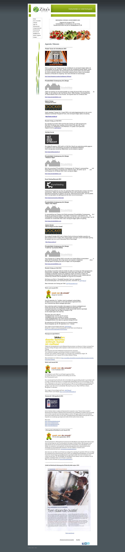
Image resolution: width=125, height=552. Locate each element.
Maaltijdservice (36, 33)
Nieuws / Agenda (37, 35)
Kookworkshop (36, 29)
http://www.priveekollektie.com (53, 97)
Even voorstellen (37, 20)
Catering (35, 22)
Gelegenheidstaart (37, 28)
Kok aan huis (36, 31)
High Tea (35, 24)
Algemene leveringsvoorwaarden (67, 539)
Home (34, 19)
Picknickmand (36, 26)
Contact (35, 37)
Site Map (78, 539)
